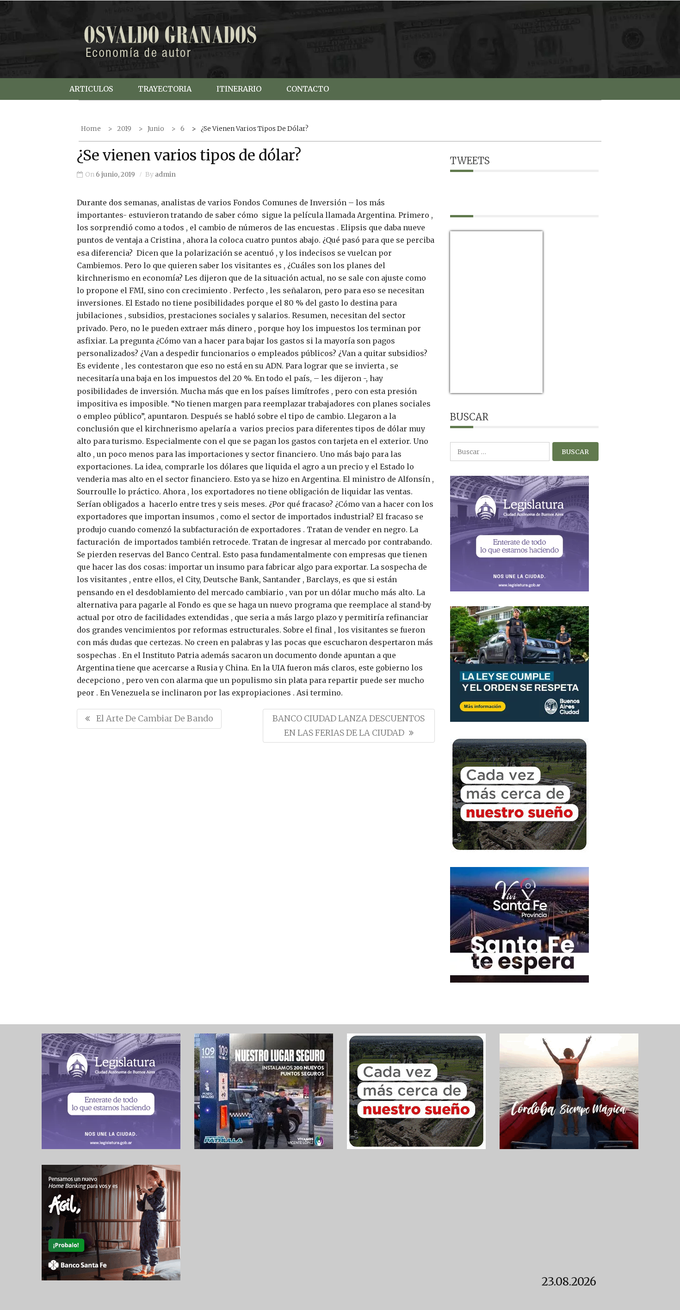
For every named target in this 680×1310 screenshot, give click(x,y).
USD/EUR (470, 387)
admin (165, 174)
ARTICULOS (91, 88)
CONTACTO (307, 88)
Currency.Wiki (517, 387)
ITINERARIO (238, 88)
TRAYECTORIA (165, 88)
